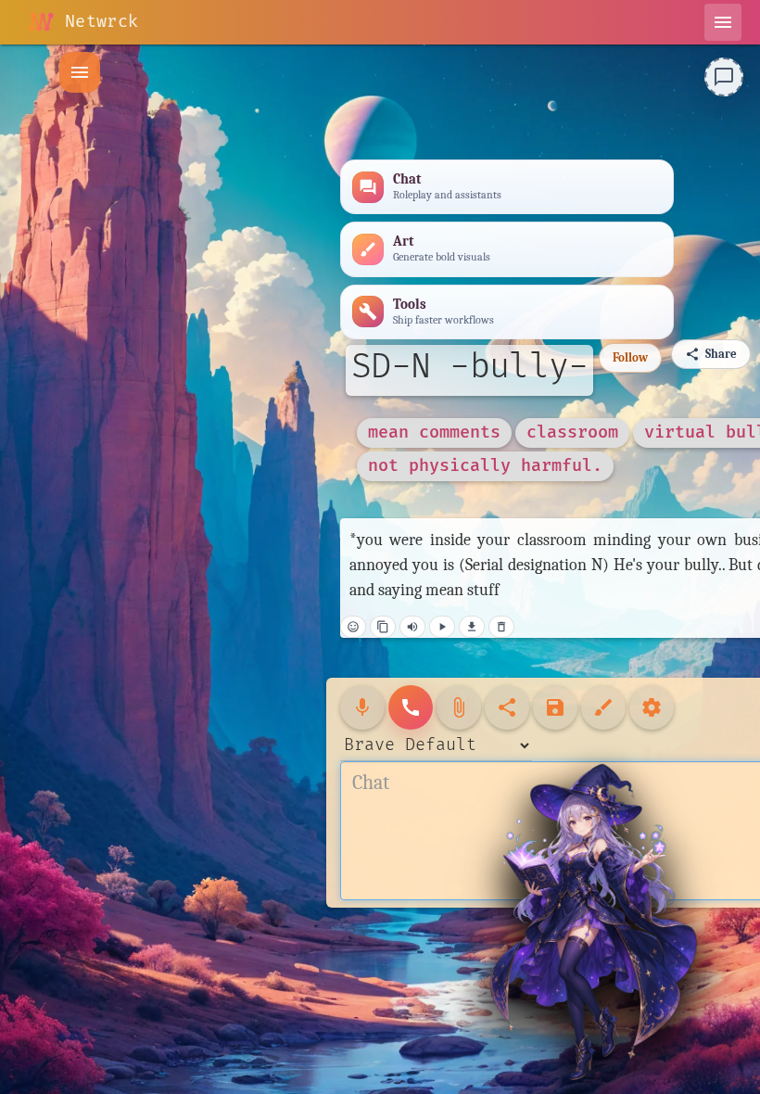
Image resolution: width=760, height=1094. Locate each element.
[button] (79, 72)
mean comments (434, 432)
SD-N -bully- (469, 367)
